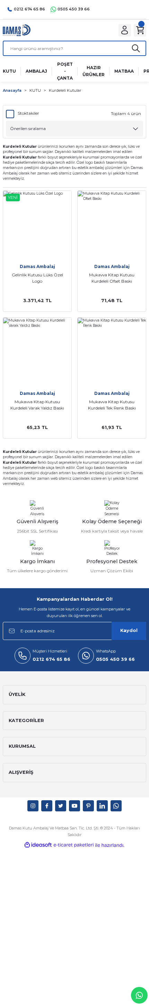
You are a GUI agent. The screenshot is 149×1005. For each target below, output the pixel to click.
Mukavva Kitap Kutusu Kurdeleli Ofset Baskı (111, 278)
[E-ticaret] (73, 845)
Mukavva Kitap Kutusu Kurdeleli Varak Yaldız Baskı (37, 405)
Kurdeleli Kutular (65, 90)
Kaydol (129, 630)
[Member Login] (125, 30)
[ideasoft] (38, 845)
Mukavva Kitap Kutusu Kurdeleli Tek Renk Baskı (112, 405)
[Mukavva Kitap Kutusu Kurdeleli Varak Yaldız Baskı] (37, 352)
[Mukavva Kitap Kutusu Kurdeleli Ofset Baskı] (112, 225)
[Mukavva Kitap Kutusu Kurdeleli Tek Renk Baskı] (112, 352)
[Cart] (140, 30)
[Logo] (16, 30)
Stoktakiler (28, 113)
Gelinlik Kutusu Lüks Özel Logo (37, 278)
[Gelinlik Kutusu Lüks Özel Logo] (37, 225)
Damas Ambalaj (37, 266)
